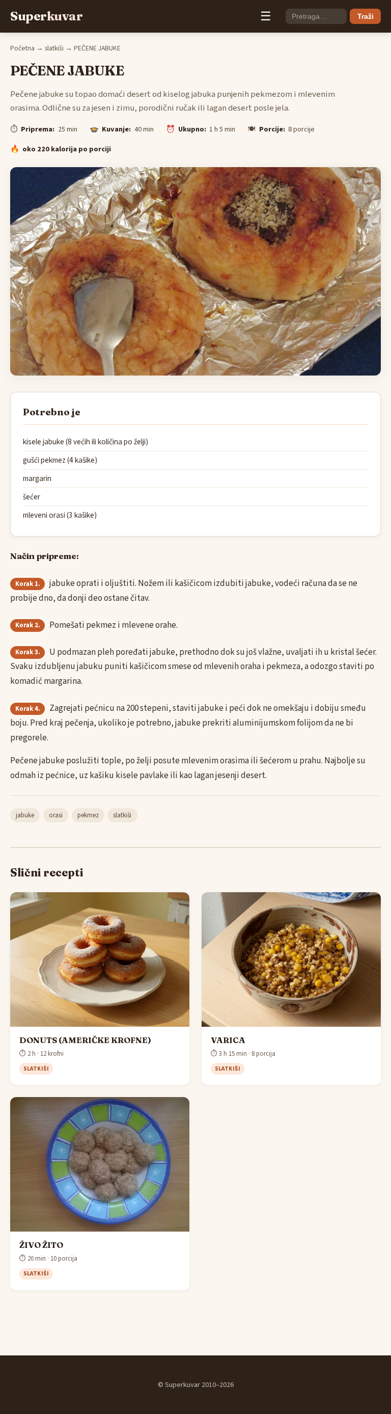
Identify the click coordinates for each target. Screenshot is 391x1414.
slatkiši (54, 48)
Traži (365, 16)
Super (46, 16)
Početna (22, 48)
